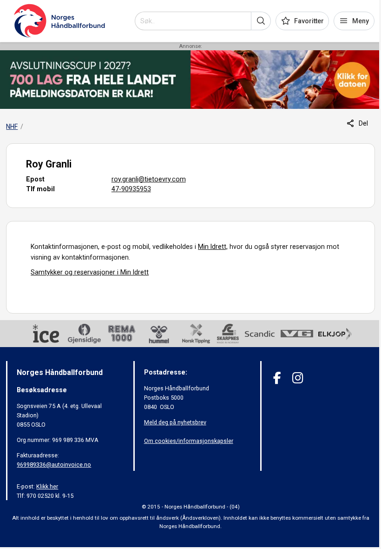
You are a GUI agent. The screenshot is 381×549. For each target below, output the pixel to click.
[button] (261, 21)
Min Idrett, (213, 246)
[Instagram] (297, 378)
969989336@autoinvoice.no (54, 464)
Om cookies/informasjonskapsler (188, 440)
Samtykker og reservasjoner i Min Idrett (90, 272)
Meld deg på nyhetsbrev (175, 422)
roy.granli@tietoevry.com (149, 179)
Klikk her (47, 486)
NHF (12, 126)
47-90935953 (131, 189)
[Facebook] (277, 378)
